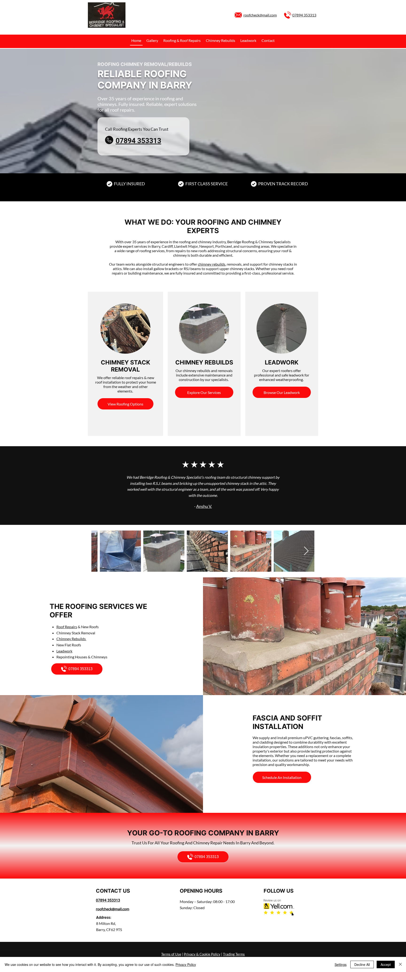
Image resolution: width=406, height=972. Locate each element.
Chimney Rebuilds (71, 638)
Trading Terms (234, 954)
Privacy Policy (186, 964)
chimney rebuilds (211, 264)
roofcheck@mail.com (260, 15)
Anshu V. (204, 506)
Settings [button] (341, 964)
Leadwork (64, 651)
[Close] (400, 964)
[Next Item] (306, 551)
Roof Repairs (66, 626)
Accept (386, 964)
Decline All (362, 964)
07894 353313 (304, 15)
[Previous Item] (99, 551)
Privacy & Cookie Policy (202, 954)
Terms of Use (171, 954)
